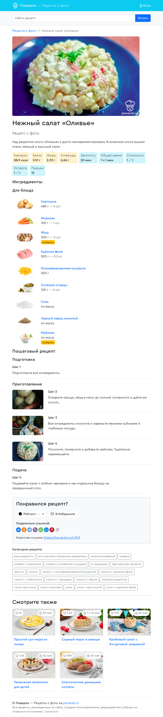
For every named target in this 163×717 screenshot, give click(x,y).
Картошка (48, 201)
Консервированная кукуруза (63, 268)
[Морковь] (25, 221)
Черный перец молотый (59, 318)
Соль (45, 301)
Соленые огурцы (54, 285)
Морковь (48, 218)
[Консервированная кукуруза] (25, 271)
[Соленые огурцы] (25, 287)
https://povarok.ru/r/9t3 (62, 537)
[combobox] (73, 18)
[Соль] (25, 304)
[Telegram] (29, 529)
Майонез (47, 332)
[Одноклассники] (24, 529)
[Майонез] (25, 337)
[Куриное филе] (25, 254)
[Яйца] (25, 237)
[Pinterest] (51, 529)
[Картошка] (25, 204)
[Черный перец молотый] (25, 321)
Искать (143, 18)
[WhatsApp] (40, 529)
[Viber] (35, 529)
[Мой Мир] (46, 529)
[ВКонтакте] (18, 529)
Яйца (45, 232)
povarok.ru (71, 703)
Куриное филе (52, 251)
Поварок (44, 6)
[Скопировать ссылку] (57, 529)
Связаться (51, 711)
